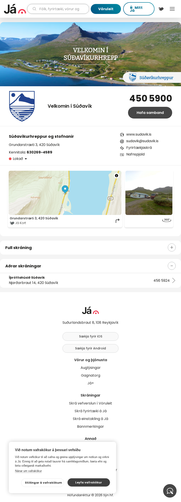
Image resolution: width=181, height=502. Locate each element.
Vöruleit (105, 8)
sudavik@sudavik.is (142, 141)
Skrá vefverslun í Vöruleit (90, 403)
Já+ (90, 383)
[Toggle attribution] (116, 175)
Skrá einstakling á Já (90, 418)
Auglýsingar (91, 367)
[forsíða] (15, 9)
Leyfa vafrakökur (88, 482)
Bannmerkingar (90, 426)
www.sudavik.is (138, 134)
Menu (172, 9)
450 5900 (150, 98)
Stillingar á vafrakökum (43, 483)
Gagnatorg (90, 375)
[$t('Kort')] (161, 9)
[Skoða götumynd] (148, 220)
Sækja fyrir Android (90, 348)
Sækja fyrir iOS (90, 336)
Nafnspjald (135, 154)
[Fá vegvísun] (117, 220)
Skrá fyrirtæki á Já (91, 411)
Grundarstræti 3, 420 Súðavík (34, 144)
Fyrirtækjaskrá (139, 147)
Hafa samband (150, 112)
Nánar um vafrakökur (28, 471)
